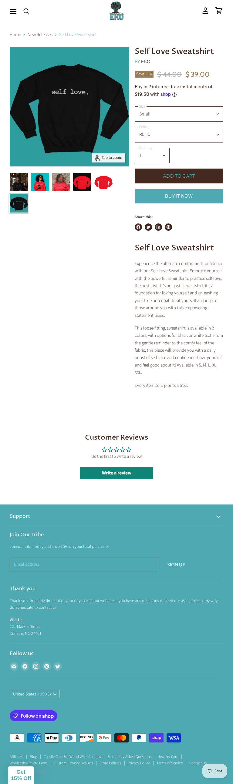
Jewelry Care (168, 756)
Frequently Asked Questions (129, 756)
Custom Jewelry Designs (73, 763)
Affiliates (16, 756)
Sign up (176, 564)
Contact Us (198, 763)
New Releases (40, 34)
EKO (145, 61)
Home (15, 34)
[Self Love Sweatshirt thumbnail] (19, 182)
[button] (21, 775)
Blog (33, 756)
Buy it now (179, 196)
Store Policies (110, 763)
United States (32, 694)
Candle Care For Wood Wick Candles (72, 756)
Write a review (116, 473)
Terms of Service (170, 763)
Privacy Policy (139, 763)
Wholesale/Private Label (29, 763)
